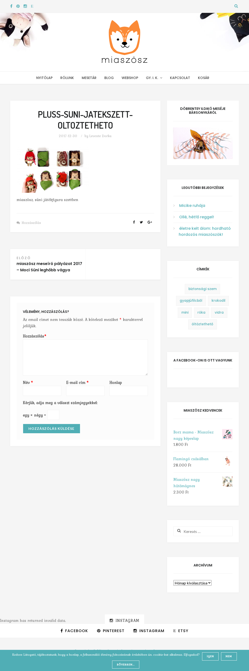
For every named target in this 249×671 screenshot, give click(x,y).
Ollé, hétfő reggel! (196, 217)
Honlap (115, 382)
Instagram (127, 620)
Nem (229, 656)
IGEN (210, 656)
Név (28, 382)
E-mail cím (77, 382)
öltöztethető (202, 324)
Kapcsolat (180, 77)
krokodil (218, 300)
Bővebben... (126, 664)
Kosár (203, 77)
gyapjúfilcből (191, 300)
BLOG (109, 77)
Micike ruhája (192, 205)
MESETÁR (89, 77)
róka (201, 312)
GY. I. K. (152, 77)
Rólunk (67, 77)
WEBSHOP (130, 77)
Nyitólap (44, 77)
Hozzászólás (31, 222)
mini (184, 312)
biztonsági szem (202, 289)
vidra (219, 312)
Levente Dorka (100, 135)
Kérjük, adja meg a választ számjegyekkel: (60, 403)
